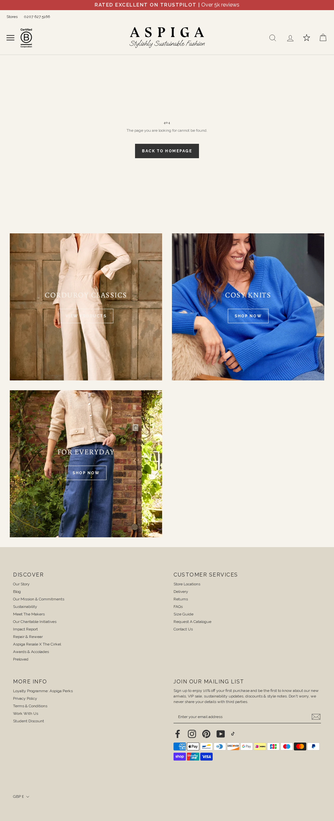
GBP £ (18, 796)
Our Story (21, 584)
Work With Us (25, 713)
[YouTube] (221, 734)
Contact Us (183, 629)
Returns (181, 599)
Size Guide (183, 614)
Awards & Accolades (31, 651)
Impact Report (25, 629)
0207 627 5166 (37, 16)
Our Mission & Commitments (38, 599)
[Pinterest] (206, 734)
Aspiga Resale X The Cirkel (37, 644)
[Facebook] (178, 734)
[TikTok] (233, 733)
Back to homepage (167, 151)
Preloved (20, 659)
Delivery (181, 591)
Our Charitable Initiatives (34, 621)
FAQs (178, 606)
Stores (12, 16)
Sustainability (25, 606)
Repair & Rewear (28, 636)
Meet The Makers (29, 614)
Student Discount (28, 721)
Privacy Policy (25, 698)
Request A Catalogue (192, 621)
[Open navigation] (10, 37)
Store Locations (187, 584)
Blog (17, 591)
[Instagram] (192, 734)
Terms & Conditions (30, 706)
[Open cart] (322, 37)
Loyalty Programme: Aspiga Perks (43, 691)
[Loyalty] (306, 37)
